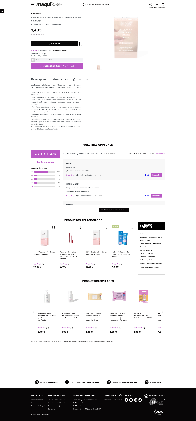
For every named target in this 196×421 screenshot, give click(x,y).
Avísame (55, 44)
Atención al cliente (57, 395)
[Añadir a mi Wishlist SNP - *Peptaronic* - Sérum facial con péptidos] (96, 227)
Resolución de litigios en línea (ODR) (87, 409)
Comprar (44, 270)
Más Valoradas (135, 153)
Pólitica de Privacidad (81, 403)
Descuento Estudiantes (113, 400)
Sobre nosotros (37, 400)
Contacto (51, 409)
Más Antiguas (148, 153)
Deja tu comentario (60, 50)
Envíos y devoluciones (56, 400)
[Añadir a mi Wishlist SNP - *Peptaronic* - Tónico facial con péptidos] (44, 227)
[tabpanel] (126, 37)
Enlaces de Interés (113, 395)
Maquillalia (37, 395)
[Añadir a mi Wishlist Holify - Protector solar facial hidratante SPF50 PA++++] (122, 227)
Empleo (34, 403)
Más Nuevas (160, 153)
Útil (147, 175)
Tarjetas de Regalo (38, 406)
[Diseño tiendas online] (159, 412)
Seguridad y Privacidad (84, 395)
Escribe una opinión (45, 162)
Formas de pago (54, 406)
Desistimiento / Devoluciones (59, 403)
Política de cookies (80, 406)
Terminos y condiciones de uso (85, 400)
